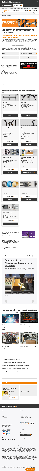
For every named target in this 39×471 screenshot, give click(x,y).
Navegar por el (6, 84)
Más (8, 295)
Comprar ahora (9, 115)
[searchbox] (17, 12)
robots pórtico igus (23, 41)
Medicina (3, 82)
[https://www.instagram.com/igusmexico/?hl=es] (5, 439)
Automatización (4, 80)
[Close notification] (37, 1)
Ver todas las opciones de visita (6, 425)
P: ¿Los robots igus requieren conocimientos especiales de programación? (15, 365)
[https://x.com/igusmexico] (10, 439)
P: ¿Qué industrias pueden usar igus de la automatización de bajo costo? (15, 368)
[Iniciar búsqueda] (33, 12)
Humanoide (7, 82)
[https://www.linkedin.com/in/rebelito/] (14, 439)
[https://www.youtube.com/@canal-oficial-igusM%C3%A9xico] (6, 439)
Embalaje (9, 80)
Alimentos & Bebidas (14, 80)
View (3, 329)
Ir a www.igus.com (17, 5)
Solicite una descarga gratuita (28, 172)
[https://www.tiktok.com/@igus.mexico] (8, 439)
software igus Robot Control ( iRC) (17, 45)
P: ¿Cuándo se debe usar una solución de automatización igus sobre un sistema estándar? (18, 374)
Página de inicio (4, 15)
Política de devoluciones (5, 426)
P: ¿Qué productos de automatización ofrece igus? (11, 359)
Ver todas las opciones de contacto (7, 424)
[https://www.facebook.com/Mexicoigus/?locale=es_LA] (3, 439)
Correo (13, 397)
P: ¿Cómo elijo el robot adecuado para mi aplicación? (11, 371)
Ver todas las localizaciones (7, 5)
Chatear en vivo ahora (30, 469)
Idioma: (24, 438)
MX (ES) (35, 10)
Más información (10, 141)
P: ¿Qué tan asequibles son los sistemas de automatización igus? (13, 362)
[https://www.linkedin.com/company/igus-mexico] (12, 439)
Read (4, 348)
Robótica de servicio (13, 82)
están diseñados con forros (31, 41)
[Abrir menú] (2, 10)
